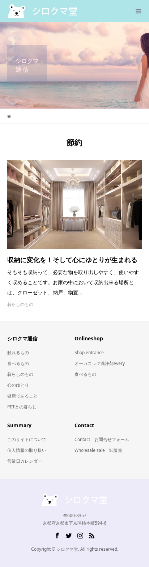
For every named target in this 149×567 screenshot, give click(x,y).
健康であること (22, 396)
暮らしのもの (20, 304)
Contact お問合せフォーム (101, 439)
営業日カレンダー (24, 461)
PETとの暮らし (22, 407)
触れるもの (18, 352)
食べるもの (18, 363)
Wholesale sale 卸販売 (98, 450)
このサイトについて (26, 439)
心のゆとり (18, 385)
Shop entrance (89, 352)
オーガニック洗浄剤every (99, 363)
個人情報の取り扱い (26, 450)
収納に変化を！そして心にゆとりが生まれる (72, 259)
